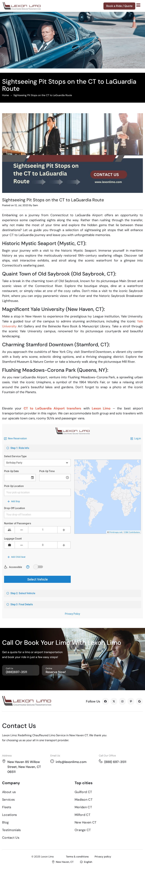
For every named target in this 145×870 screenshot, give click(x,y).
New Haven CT (86, 822)
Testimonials (11, 830)
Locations (9, 815)
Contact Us (10, 837)
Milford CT (82, 815)
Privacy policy (103, 856)
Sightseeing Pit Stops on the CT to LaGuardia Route (42, 95)
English (88, 861)
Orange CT (83, 830)
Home (5, 95)
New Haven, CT (65, 861)
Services (8, 799)
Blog (5, 822)
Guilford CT (83, 792)
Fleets (6, 807)
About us (9, 792)
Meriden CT (83, 807)
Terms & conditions (77, 856)
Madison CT (83, 799)
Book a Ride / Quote (119, 6)
